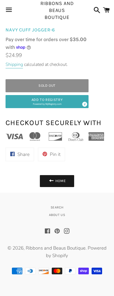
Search (57, 207)
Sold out (47, 85)
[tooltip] (84, 104)
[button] (47, 101)
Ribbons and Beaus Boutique (57, 10)
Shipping (14, 64)
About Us (57, 215)
